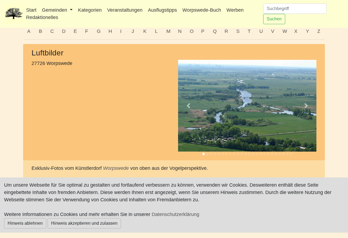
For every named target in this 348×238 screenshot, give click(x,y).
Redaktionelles (42, 17)
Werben (235, 10)
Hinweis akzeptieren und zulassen (84, 223)
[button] (188, 106)
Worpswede (116, 168)
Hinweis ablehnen (25, 223)
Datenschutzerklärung (175, 214)
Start (31, 10)
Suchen (274, 19)
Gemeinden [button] (55, 10)
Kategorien (90, 10)
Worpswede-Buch (201, 10)
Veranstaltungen (124, 10)
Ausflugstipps (162, 10)
